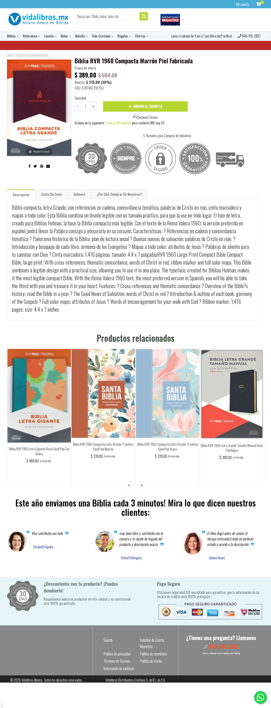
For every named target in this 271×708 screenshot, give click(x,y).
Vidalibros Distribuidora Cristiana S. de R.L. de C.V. (135, 680)
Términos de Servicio (117, 661)
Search (108, 640)
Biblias (12, 36)
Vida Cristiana (101, 36)
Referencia (30, 36)
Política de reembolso (153, 654)
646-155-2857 (251, 36)
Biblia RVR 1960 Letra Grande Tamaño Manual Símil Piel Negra (232, 448)
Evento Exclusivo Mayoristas (32, 55)
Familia (49, 36)
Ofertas (140, 36)
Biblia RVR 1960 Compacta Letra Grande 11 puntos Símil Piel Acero (167, 447)
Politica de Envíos (151, 661)
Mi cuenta (242, 4)
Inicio (10, 55)
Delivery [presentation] (79, 194)
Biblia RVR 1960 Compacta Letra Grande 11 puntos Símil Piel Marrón (103, 447)
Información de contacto (119, 668)
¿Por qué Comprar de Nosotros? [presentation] (119, 194)
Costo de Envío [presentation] (51, 194)
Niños (65, 36)
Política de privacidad (117, 654)
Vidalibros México (32, 680)
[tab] (21, 194)
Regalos (123, 36)
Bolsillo (80, 36)
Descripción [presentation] (21, 194)
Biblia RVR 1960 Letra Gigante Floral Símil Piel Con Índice (39, 451)
